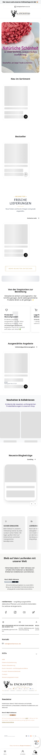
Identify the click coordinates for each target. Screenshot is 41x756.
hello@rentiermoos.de (23, 6)
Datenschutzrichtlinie (8, 722)
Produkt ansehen (26, 117)
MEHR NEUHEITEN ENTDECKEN (20, 268)
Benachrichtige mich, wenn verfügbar (26, 174)
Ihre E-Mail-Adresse (11, 579)
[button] (19, 654)
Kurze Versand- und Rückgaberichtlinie (15, 668)
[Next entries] (35, 504)
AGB (3, 659)
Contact (4, 674)
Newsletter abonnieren (15, 582)
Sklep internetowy (20, 745)
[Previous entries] (32, 504)
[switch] (36, 743)
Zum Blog (30, 459)
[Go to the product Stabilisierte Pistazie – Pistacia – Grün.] (16, 364)
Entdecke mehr (32, 218)
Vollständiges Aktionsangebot (25, 347)
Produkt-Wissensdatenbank (11, 671)
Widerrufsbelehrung (8, 665)
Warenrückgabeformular (10, 677)
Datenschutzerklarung (9, 662)
